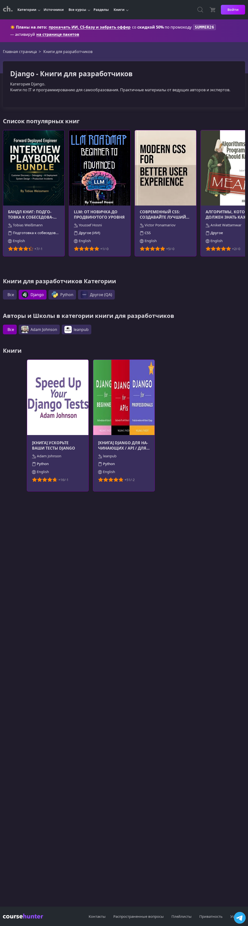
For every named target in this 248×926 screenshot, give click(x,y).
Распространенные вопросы (138, 916)
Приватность (211, 916)
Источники (54, 9)
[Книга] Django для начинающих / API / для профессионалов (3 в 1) (123, 445)
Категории (26, 9)
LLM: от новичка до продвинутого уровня (99, 214)
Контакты (97, 916)
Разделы (101, 9)
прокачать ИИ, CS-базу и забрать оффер (90, 27)
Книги (119, 9)
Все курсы (77, 9)
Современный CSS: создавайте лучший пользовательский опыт (163, 214)
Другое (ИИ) (89, 232)
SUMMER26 (204, 27)
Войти (233, 9)
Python (42, 463)
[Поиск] (200, 9)
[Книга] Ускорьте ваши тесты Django (53, 445)
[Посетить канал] (240, 918)
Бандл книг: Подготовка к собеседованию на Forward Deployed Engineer (30, 214)
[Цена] (212, 9)
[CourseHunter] (8, 10)
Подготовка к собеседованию (36, 232)
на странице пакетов (57, 34)
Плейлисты (181, 916)
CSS (147, 232)
